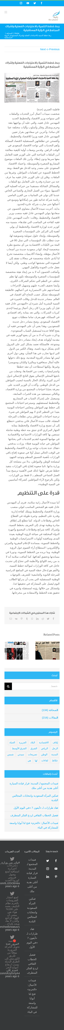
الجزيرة (22, 742)
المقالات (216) (50, 717)
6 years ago (12, 886)
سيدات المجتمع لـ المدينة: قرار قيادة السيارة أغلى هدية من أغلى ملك (32, 875)
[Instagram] (47, 868)
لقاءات (44, 760)
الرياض (44, 748)
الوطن (44, 754)
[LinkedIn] (47, 876)
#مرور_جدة (12, 943)
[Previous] (6, 650)
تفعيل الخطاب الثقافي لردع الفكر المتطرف (34, 815)
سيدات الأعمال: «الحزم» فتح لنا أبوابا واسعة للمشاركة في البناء (32, 996)
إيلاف (55, 742)
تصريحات (32, 754)
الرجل (55, 748)
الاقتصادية (44, 742)
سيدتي (21, 754)
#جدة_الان (12, 970)
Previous (54, 49)
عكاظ (55, 760)
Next (43, 49)
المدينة (54, 754)
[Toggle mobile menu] (6, 12)
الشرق (34, 748)
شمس (10, 754)
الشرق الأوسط (19, 748)
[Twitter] (47, 860)
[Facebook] (56, 860)
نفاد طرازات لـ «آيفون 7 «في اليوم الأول (36, 807)
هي (29, 760)
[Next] (57, 650)
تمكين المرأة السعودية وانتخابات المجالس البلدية (32, 910)
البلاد (32, 742)
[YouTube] (56, 868)
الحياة (12, 742)
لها (36, 760)
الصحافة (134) (50, 710)
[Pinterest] (56, 876)
